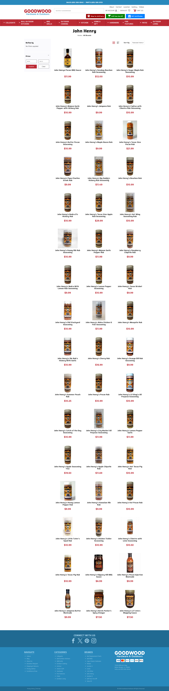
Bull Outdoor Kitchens (63, 659)
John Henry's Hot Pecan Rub (130, 503)
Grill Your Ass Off (92, 679)
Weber (89, 664)
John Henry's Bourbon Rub (130, 178)
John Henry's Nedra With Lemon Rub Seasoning (68, 287)
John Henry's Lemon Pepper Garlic (130, 432)
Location (126, 7)
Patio (58, 676)
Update (31, 66)
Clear (43, 66)
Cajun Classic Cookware (94, 661)
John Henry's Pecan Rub (99, 395)
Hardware (60, 671)
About (111, 7)
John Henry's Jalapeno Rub (99, 106)
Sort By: (127, 43)
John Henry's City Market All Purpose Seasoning (99, 432)
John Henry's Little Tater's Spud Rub (68, 540)
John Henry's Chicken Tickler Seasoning (99, 540)
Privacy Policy (31, 689)
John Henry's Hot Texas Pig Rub (130, 468)
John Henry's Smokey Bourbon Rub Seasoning (98, 71)
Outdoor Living (61, 679)
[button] (37, 56)
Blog (28, 659)
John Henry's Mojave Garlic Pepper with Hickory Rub (68, 107)
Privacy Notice (31, 669)
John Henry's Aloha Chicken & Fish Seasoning (99, 323)
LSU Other (90, 671)
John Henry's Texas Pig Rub (67, 575)
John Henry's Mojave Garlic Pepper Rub (99, 251)
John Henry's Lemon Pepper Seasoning (98, 287)
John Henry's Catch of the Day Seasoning (67, 432)
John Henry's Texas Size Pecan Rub (130, 143)
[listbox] (138, 43)
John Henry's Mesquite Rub (130, 322)
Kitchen (59, 666)
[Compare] (78, 61)
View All (89, 681)
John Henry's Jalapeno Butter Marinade (68, 612)
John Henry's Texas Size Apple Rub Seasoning (98, 215)
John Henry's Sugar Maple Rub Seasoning (130, 71)
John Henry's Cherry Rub (99, 358)
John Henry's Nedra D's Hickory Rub (67, 215)
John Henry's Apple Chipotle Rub (98, 468)
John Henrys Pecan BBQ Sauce (67, 70)
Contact (119, 7)
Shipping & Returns (33, 666)
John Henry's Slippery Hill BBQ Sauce (98, 576)
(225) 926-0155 (97, 2)
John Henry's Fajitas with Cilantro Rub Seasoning (130, 107)
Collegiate (60, 656)
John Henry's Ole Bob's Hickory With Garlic (68, 359)
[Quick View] (78, 51)
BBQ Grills (60, 661)
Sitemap (38, 689)
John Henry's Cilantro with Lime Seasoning (130, 540)
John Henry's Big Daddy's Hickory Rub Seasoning (99, 179)
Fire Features (61, 674)
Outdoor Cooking (62, 664)
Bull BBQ (89, 659)
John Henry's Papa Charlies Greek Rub (68, 179)
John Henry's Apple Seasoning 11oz (67, 468)
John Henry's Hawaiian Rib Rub (99, 504)
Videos (141, 7)
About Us (29, 661)
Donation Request (32, 664)
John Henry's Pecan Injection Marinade (130, 576)
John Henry (90, 674)
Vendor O (90, 676)
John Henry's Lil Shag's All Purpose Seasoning (130, 396)
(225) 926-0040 (77, 2)
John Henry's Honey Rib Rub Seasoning (67, 251)
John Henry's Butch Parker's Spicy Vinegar (98, 612)
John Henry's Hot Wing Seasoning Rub (130, 215)
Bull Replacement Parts (94, 656)
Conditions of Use (32, 671)
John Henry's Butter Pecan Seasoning (68, 143)
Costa (88, 669)
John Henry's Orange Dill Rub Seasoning (130, 359)
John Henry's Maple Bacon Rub (98, 142)
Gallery (134, 7)
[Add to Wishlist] (78, 56)
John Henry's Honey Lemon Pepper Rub (68, 504)
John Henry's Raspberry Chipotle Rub (130, 251)
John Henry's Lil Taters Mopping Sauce (130, 612)
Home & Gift (60, 669)
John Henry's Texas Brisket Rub (130, 287)
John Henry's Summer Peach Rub (67, 396)
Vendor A (90, 666)
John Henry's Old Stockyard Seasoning (67, 323)
